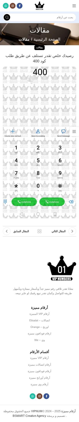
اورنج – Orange (39, 326)
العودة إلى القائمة (39, 231)
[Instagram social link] (13, 6)
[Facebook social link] (19, 6)
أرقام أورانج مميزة (39, 377)
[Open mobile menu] (74, 6)
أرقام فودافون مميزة (39, 371)
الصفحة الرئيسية (47, 39)
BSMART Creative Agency (29, 415)
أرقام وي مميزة (39, 384)
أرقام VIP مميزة (39, 357)
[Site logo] (39, 5)
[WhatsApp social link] (6, 6)
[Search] (7, 17)
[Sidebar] (74, 131)
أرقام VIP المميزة (39, 313)
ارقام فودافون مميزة (39, 333)
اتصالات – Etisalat (39, 320)
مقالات (24, 39)
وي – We (39, 340)
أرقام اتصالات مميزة (39, 364)
